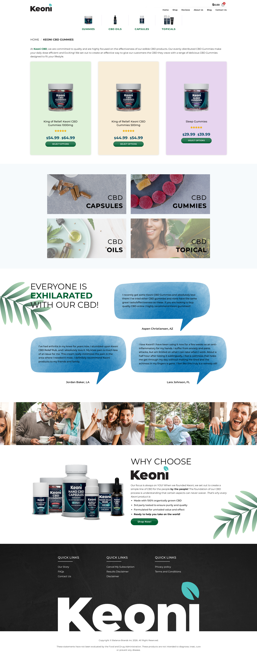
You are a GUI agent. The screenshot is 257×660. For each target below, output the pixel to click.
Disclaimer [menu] (112, 576)
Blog (209, 10)
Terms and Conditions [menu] (168, 571)
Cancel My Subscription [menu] (120, 566)
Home (166, 10)
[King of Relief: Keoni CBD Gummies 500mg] (129, 92)
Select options (60, 144)
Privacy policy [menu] (163, 566)
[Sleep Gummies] (196, 92)
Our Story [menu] (63, 566)
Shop (175, 10)
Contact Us (221, 10)
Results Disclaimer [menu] (117, 571)
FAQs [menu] (61, 571)
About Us (198, 10)
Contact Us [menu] (64, 576)
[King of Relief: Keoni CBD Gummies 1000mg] (61, 92)
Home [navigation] (34, 39)
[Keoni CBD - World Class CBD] (45, 7)
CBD (104, 202)
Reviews (185, 10)
